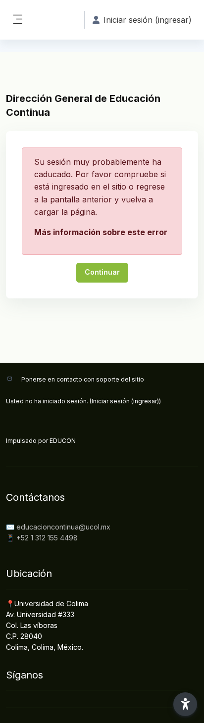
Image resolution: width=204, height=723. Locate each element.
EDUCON (63, 440)
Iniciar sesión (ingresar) (125, 401)
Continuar (102, 272)
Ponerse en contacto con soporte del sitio (82, 379)
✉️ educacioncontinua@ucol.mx (58, 527)
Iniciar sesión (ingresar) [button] (147, 20)
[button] (185, 704)
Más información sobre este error (100, 232)
